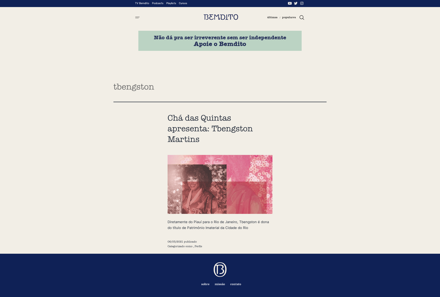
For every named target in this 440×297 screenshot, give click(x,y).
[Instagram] (302, 3)
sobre (205, 284)
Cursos (183, 3)
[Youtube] (290, 3)
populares (289, 17)
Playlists (171, 3)
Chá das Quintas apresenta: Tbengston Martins (210, 128)
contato (235, 284)
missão (220, 284)
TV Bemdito (142, 3)
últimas (272, 17)
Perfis (198, 246)
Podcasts (157, 3)
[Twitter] (296, 3)
